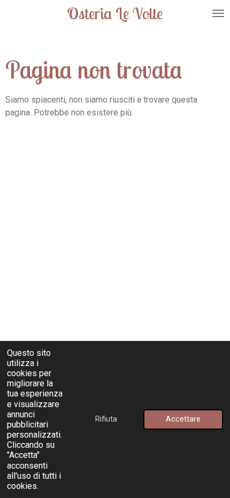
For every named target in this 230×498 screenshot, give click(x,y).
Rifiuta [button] (106, 419)
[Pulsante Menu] (218, 13)
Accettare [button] (183, 419)
